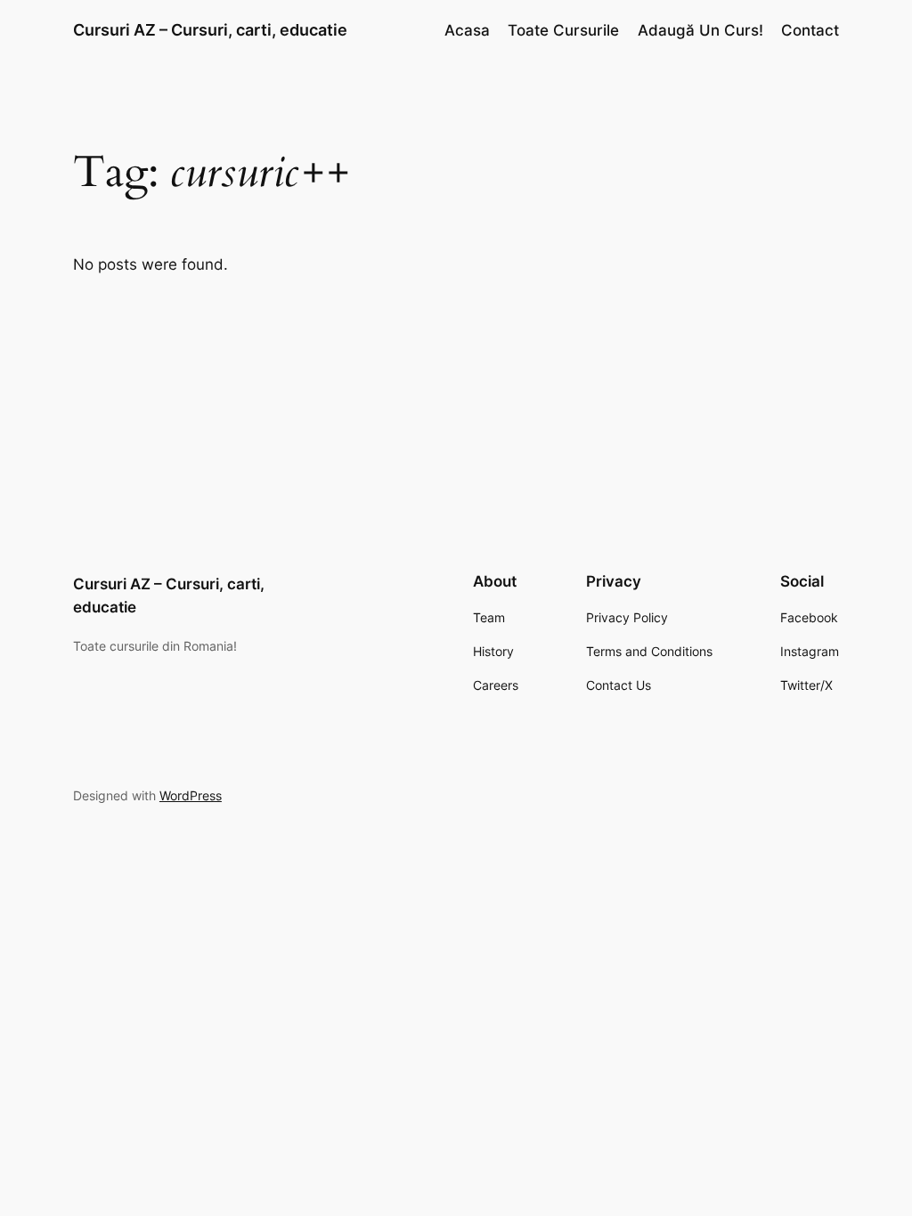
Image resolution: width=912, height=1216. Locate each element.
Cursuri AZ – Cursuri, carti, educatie (210, 29)
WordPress (190, 795)
